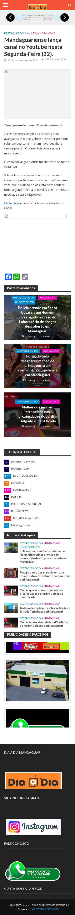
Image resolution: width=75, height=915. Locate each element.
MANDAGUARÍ (47, 297)
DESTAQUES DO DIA (16, 33)
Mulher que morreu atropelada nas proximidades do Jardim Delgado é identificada (38, 414)
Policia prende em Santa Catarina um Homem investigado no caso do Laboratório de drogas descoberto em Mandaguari (37, 319)
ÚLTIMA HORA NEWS (42, 33)
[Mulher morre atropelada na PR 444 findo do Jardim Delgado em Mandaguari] (11, 622)
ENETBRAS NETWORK (46, 909)
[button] (10, 17)
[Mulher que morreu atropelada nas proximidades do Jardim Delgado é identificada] (11, 590)
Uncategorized (24, 302)
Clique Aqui (11, 203)
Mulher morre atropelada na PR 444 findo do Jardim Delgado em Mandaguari (45, 624)
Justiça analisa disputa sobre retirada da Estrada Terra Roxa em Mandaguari (45, 610)
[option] (37, 681)
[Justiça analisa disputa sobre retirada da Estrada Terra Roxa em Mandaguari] (11, 608)
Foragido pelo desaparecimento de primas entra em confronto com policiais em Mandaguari (37, 365)
